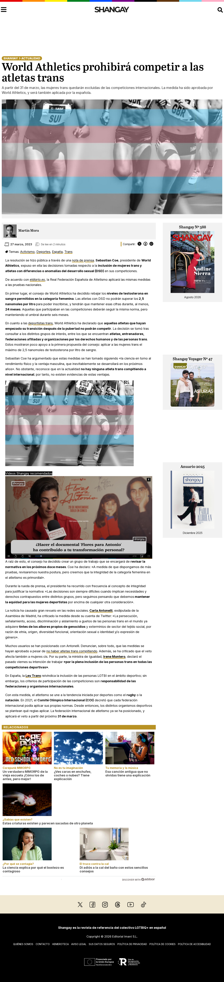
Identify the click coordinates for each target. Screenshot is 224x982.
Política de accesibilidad (194, 944)
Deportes (43, 252)
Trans (68, 252)
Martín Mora (28, 231)
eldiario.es (37, 279)
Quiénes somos (23, 944)
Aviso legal (78, 944)
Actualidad (30, 58)
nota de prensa (83, 260)
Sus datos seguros (102, 944)
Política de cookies (162, 944)
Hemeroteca (60, 944)
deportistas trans (40, 323)
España (57, 252)
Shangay (11, 58)
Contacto (43, 944)
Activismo (27, 252)
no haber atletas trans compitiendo (71, 651)
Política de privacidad (132, 944)
